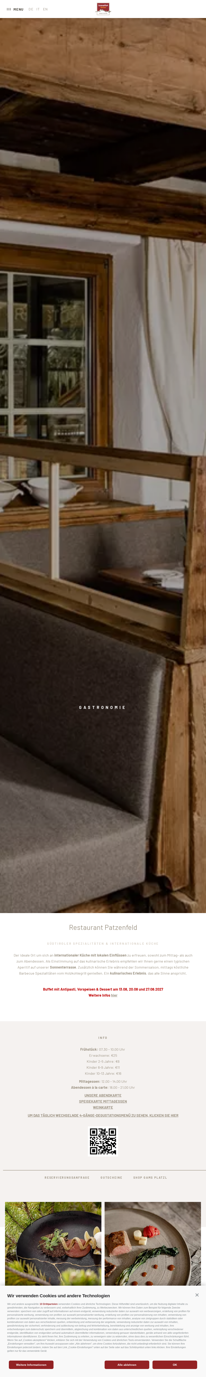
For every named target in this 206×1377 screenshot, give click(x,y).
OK (175, 1364)
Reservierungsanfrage (67, 1177)
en (45, 9)
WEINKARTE (103, 1107)
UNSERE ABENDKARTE (103, 1095)
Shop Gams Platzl (150, 1177)
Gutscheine (112, 1177)
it (38, 9)
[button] (197, 1295)
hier (114, 995)
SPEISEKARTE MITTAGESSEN (103, 1101)
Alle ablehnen (126, 1364)
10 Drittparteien (49, 1304)
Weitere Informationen (31, 1364)
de (31, 9)
